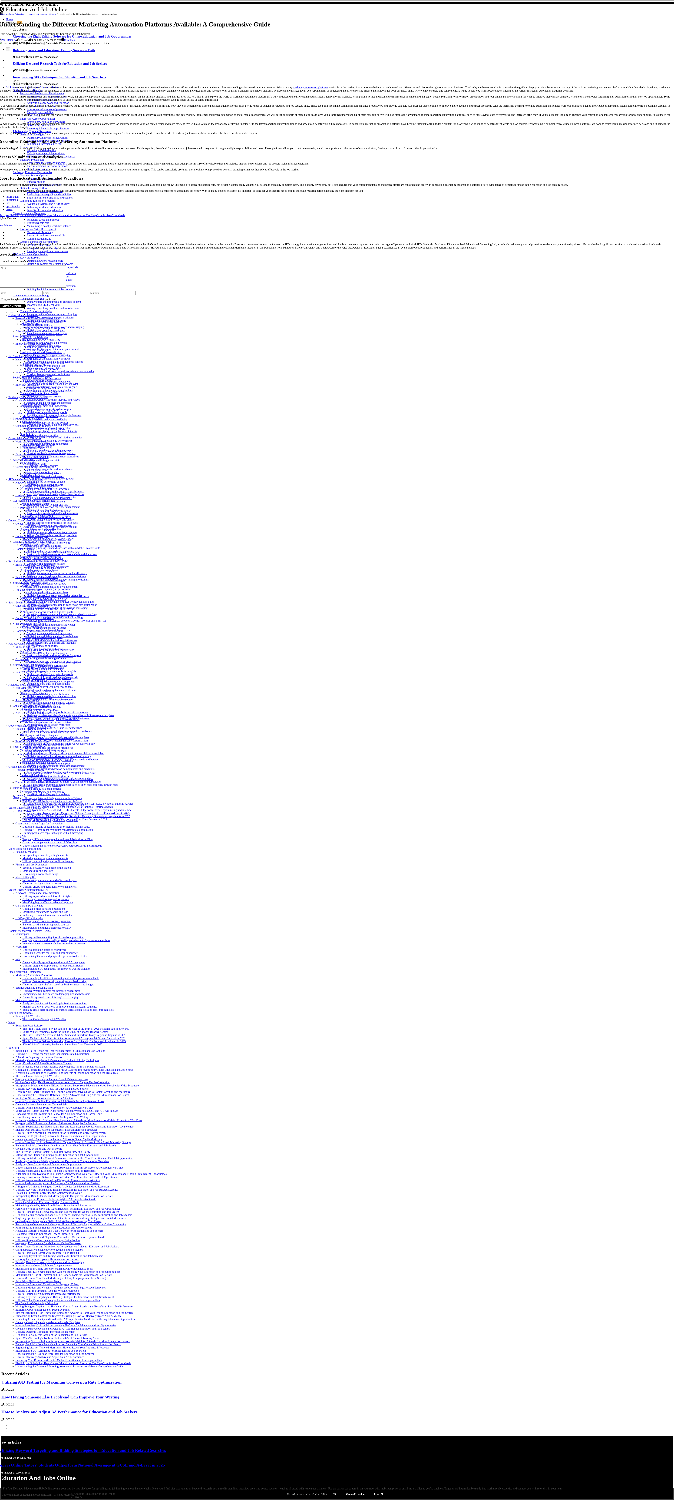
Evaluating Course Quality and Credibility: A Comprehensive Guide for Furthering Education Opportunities (75, 1319)
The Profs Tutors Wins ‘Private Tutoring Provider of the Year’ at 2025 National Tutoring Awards (75, 1028)
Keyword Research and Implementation (37, 892)
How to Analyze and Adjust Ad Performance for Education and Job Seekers (57, 1183)
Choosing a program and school (40, 409)
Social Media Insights (27, 700)
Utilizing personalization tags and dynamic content (50, 586)
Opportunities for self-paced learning (42, 321)
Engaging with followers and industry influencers (49, 640)
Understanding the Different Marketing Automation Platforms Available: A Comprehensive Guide (69, 1167)
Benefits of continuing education (40, 435)
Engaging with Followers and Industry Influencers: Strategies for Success (56, 1123)
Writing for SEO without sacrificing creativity (52, 535)
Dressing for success (33, 394)
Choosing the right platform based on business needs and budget (58, 984)
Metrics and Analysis (27, 1000)
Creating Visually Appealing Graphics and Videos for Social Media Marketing (58, 1139)
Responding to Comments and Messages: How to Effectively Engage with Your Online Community (70, 1224)
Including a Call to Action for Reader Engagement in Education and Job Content (60, 1050)
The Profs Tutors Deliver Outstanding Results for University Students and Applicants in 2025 (78, 816)
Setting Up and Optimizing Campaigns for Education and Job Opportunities (57, 1154)
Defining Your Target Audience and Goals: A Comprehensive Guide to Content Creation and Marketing (72, 1091)
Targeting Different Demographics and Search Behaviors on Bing (51, 1079)
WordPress (21, 946)
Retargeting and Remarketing (31, 671)
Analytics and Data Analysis (24, 684)
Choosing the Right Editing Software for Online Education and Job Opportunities (60, 1136)
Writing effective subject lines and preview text (53, 349)
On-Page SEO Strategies (29, 905)
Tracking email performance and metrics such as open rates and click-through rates (72, 784)
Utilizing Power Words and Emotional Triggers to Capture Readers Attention (57, 1180)
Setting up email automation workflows (48, 358)
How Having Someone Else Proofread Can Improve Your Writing (51, 1117)
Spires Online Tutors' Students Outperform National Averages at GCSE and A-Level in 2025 (78, 813)
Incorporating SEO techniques (39, 529)
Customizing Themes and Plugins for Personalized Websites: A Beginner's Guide (60, 1237)
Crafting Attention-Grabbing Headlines (37, 754)
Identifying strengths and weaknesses (43, 476)
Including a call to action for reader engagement (53, 506)
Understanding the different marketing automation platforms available (65, 753)
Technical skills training (35, 457)
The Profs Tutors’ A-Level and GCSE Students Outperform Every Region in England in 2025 (79, 809)
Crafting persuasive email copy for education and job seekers (49, 1249)
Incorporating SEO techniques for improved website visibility (56, 968)
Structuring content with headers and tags (49, 686)
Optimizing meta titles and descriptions (48, 683)
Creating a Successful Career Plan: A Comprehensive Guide (48, 1192)
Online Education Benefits (23, 315)
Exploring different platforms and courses (45, 422)
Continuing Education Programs (33, 425)
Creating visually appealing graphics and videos (53, 399)
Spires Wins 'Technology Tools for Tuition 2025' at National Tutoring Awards (70, 806)
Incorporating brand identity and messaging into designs (53, 804)
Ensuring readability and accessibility (47, 560)
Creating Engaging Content (30, 728)
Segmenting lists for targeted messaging (49, 355)
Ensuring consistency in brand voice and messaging (51, 552)
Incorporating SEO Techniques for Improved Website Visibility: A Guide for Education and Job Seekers (72, 1341)
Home (11, 312)
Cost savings (29, 340)
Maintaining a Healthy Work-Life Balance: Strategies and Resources (53, 1205)
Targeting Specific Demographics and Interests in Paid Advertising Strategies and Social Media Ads (70, 1218)
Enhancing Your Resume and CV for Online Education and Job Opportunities (58, 1360)
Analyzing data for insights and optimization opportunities (54, 1003)
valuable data (60, 163)
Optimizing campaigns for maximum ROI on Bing (55, 617)
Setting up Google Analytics (38, 690)
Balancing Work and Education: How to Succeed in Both (47, 1233)
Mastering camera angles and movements (45, 858)
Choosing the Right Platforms (31, 605)
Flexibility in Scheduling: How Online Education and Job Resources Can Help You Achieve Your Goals (73, 1363)
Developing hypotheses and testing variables (47, 722)
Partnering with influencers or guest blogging (52, 314)
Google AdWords (25, 810)
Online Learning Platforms (30, 413)
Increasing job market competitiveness (43, 353)
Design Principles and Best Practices (35, 782)
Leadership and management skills (41, 460)
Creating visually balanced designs (41, 788)
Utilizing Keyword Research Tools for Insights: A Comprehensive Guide (55, 1199)
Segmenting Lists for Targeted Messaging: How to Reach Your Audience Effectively (62, 1347)
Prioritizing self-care (33, 447)
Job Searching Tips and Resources (27, 356)
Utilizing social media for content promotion (46, 510)
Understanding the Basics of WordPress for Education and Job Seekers (54, 1353)
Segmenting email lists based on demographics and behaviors (60, 768)
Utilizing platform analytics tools (40, 709)
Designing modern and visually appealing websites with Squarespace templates (66, 940)
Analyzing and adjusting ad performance (49, 440)
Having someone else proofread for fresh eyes (52, 522)
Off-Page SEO (23, 507)
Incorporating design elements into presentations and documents (62, 554)
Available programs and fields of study (43, 428)
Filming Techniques (26, 851)
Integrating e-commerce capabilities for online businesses (53, 943)
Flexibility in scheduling (35, 337)
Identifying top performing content (46, 481)
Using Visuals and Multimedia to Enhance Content (43, 1063)
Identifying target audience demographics (45, 615)
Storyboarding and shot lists (42, 645)
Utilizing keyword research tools (40, 485)
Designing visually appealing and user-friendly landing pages (60, 601)
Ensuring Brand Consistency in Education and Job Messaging (49, 1262)
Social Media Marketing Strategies (27, 602)
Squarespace (22, 933)
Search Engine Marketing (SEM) (26, 807)
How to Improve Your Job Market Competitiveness (43, 1265)
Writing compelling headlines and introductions (53, 308)
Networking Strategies (27, 359)
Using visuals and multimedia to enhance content (49, 526)
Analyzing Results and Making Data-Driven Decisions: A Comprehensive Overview (62, 1161)
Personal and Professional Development (37, 318)
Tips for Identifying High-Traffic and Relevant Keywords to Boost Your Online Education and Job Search (74, 1312)
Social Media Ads (25, 646)
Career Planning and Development (34, 466)
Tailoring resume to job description (41, 378)
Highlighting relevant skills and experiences (46, 381)
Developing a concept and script (40, 874)
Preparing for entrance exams (38, 403)
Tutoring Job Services (20, 1012)
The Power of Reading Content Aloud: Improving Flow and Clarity (52, 1151)
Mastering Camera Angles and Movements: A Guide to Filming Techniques (57, 1060)
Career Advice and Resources (24, 438)
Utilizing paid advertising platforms (41, 545)
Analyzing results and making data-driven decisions (55, 494)
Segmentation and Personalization (34, 987)
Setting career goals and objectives (41, 473)
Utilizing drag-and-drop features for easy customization (57, 740)
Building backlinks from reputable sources (50, 699)
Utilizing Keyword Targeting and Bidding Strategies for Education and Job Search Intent (64, 1297)
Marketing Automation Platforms (42, 14)
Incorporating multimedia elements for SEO (46, 517)
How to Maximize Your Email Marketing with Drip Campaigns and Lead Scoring (60, 1278)
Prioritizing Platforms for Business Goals (38, 1281)
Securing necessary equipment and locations (51, 642)
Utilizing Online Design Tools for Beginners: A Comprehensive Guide (54, 1107)
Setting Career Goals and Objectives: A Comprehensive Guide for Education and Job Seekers (67, 1246)
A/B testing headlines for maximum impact (46, 763)
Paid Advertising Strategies (23, 643)
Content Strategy (24, 548)
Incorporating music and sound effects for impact (49, 880)
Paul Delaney (8, 39)
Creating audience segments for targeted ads (46, 678)
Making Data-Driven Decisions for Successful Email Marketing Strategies (56, 1129)
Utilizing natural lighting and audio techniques (48, 861)
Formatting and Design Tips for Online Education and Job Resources (53, 1227)
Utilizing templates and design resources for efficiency (52, 798)
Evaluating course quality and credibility (44, 419)
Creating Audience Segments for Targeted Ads (41, 1104)
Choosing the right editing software (46, 658)
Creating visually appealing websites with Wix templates (53, 962)
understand (12, 199)
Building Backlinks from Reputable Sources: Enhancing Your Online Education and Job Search (68, 1344)
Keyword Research (26, 482)
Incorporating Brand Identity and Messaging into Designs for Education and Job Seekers (64, 1195)
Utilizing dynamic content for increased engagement (55, 765)
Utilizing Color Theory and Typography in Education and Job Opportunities (57, 1300)
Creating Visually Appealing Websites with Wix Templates (47, 1322)
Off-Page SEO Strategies (29, 918)
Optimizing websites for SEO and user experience (54, 727)
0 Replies (69, 39)
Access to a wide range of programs (42, 334)
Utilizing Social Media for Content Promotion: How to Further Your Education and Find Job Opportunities (74, 1158)
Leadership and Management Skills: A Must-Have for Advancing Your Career (58, 1221)
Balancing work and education (39, 432)
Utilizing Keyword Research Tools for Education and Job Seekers (51, 1088)
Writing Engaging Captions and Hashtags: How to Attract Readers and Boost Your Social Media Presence (74, 1306)
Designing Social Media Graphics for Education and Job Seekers (51, 1334)
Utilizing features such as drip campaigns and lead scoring (54, 981)
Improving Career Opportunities (33, 343)
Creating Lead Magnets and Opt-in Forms (38, 1148)
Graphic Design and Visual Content (28, 766)
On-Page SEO (23, 495)
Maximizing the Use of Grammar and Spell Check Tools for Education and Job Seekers (63, 1274)
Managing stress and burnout (38, 444)
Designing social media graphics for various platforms (52, 801)
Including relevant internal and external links (47, 498)
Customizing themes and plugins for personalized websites (54, 956)
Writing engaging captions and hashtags (44, 627)
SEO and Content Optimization (25, 479)
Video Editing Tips (25, 877)
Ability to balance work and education (43, 327)
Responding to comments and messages (44, 634)
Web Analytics (23, 687)
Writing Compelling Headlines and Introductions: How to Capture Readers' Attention (62, 1082)
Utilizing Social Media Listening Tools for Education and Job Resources (55, 1170)
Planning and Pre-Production (31, 864)
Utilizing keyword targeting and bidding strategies (54, 437)
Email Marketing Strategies (23, 561)
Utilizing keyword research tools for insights (51, 671)
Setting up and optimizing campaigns (42, 668)
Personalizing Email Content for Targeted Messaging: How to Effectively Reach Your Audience (68, 1315)
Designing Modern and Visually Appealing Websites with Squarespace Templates (60, 1287)
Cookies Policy (319, 1494)
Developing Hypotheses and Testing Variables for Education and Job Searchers (59, 1255)
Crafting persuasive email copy (39, 570)
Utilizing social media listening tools (47, 412)
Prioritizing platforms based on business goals (47, 611)
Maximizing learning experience (40, 416)
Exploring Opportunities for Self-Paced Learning (42, 1309)
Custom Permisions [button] (355, 1494)
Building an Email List (28, 589)
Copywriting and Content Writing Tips (29, 725)
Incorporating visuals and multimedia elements (48, 738)
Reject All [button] (379, 1494)
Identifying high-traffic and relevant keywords (47, 492)
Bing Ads (20, 836)
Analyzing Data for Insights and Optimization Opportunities (48, 1164)
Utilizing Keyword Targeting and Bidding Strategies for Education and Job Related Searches (66, 1189)
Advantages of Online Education (33, 331)
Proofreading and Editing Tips (32, 741)
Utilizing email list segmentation (40, 593)
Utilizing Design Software (29, 769)
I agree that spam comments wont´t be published (29, 299)
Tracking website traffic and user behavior (50, 469)
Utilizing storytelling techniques (40, 735)
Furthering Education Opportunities (28, 397)
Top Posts (13, 1047)
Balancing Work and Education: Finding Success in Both (47, 1202)
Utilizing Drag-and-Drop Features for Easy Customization (47, 1240)
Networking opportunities (36, 349)
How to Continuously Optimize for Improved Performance (47, 1293)
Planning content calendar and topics (42, 558)
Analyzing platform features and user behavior (52, 383)
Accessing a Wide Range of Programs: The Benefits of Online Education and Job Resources (66, 1072)
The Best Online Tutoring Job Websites (44, 1019)
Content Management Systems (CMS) (29, 930)
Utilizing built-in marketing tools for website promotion (57, 712)
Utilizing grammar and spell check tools (44, 750)
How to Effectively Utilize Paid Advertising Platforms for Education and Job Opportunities (65, 1325)
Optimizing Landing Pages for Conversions (39, 823)
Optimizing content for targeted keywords (45, 488)
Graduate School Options (29, 400)
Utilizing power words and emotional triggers (47, 757)
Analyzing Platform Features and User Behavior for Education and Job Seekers (59, 1230)
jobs (8, 203)
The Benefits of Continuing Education (36, 1303)
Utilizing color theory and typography (43, 791)
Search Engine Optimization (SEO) (28, 889)
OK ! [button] (335, 1494)
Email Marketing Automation (12, 14)
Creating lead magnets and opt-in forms (44, 599)
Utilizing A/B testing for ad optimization (44, 653)
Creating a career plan (34, 469)
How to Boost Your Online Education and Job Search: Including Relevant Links (59, 1101)
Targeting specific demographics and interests (47, 656)
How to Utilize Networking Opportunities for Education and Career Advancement (60, 1132)
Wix (22, 734)
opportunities (13, 206)
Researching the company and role (41, 387)
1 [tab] (7, 49)
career (9, 209)
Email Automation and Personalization (36, 577)
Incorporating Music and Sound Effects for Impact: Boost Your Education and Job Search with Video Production (77, 1085)
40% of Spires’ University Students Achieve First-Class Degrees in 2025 (62, 1044)
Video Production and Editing (24, 848)
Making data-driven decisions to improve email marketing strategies (64, 781)
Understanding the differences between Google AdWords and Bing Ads (66, 620)
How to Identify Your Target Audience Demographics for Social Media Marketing (60, 1066)
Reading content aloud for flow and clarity (50, 519)
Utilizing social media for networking (43, 362)
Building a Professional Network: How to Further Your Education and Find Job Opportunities (67, 1177)
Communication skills (34, 463)
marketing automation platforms (310, 87)
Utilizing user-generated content (40, 621)
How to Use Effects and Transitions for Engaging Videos (47, 1284)
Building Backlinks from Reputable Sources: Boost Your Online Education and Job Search (65, 1145)
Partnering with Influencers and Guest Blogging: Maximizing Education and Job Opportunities (67, 1208)
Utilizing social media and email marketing (46, 542)
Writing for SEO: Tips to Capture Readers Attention (44, 1098)
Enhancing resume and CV (37, 324)
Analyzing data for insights (37, 697)
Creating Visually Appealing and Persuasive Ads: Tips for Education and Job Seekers (62, 1328)
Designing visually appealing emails (42, 567)
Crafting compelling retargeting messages (45, 675)
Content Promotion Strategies (36, 311)
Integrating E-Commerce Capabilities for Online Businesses (48, 1243)
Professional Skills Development (33, 454)
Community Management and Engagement (43, 405)
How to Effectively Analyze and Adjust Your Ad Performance (49, 1356)
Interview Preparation (27, 384)
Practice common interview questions (43, 391)
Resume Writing (24, 372)
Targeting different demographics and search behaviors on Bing (57, 839)
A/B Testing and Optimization (32, 713)
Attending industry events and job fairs (43, 365)
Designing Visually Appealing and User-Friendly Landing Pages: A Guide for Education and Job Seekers (73, 1214)
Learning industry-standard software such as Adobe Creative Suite (63, 547)
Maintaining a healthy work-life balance (44, 450)
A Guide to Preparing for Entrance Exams (38, 1057)
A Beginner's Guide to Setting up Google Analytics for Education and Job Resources (62, 1186)
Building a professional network (40, 368)
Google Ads (22, 659)
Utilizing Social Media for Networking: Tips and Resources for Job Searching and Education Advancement (74, 1126)
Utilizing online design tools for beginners (45, 776)
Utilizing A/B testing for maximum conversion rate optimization (62, 604)
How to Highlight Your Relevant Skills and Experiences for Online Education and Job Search (67, 1211)
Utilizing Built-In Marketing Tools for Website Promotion (47, 1290)
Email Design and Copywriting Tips (40, 339)
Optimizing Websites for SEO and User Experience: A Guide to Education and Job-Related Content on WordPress (78, 1120)
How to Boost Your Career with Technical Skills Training (47, 1252)
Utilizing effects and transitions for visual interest (49, 886)
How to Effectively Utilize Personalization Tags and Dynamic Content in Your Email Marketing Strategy (73, 1142)
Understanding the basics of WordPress (44, 949)
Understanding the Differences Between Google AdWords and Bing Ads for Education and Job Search (72, 1094)
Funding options (31, 406)
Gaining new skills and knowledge (41, 346)
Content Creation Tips (27, 523)
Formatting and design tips (37, 375)
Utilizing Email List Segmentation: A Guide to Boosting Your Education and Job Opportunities (67, 1271)
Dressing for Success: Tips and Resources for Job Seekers (47, 1259)
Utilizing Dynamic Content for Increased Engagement (45, 1331)
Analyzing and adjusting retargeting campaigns (53, 456)
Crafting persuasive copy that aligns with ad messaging (52, 832)
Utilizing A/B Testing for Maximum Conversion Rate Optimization (52, 1053)
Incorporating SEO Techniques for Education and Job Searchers (50, 1350)
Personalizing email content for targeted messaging (50, 997)
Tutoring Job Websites (27, 1016)
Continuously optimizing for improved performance (51, 716)
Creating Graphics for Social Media (35, 795)
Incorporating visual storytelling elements (45, 855)
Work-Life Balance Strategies (31, 441)
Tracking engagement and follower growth (50, 478)
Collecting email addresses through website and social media (60, 371)
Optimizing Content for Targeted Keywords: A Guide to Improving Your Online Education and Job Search (74, 1069)
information (12, 196)
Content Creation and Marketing (26, 520)
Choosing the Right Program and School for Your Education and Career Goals (58, 1113)
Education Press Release (28, 1025)
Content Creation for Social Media (34, 618)
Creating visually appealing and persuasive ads (52, 424)
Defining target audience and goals (41, 555)
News (16, 797)
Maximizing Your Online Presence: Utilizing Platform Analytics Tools (54, 1268)
